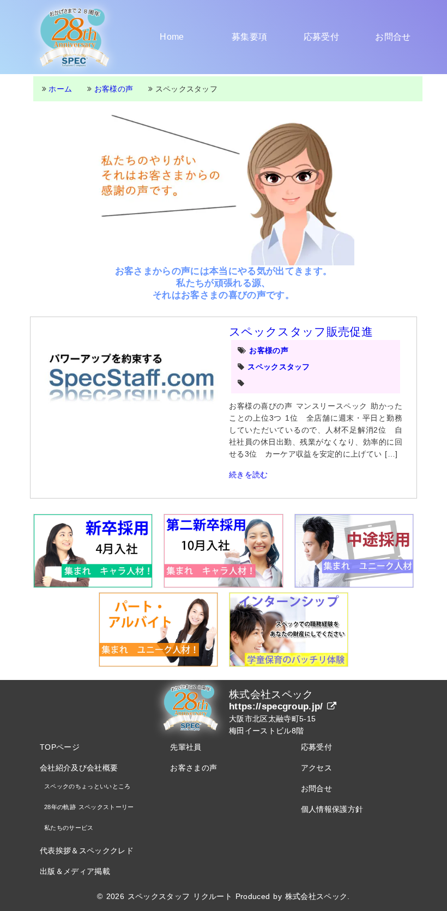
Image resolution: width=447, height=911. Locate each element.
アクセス (316, 767)
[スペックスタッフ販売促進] (131, 380)
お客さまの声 (193, 767)
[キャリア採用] (354, 551)
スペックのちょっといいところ (87, 786)
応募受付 (321, 36)
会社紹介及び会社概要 (79, 767)
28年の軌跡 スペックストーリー (89, 807)
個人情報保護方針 (332, 809)
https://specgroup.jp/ (278, 706)
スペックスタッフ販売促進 (301, 331)
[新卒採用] (93, 551)
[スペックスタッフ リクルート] (74, 37)
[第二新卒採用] (223, 551)
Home (172, 36)
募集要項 (249, 36)
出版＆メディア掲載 (75, 871)
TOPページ (60, 747)
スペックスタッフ (278, 366)
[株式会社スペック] (191, 707)
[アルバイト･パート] (158, 629)
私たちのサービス (69, 827)
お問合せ (392, 36)
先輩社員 (185, 747)
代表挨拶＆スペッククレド (87, 850)
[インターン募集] (288, 629)
